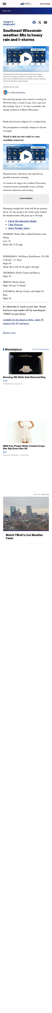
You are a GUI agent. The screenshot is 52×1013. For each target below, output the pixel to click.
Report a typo (9, 332)
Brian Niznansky (18, 92)
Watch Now (44, 4)
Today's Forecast (9, 23)
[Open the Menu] (4, 4)
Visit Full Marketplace (40, 349)
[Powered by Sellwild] (45, 494)
